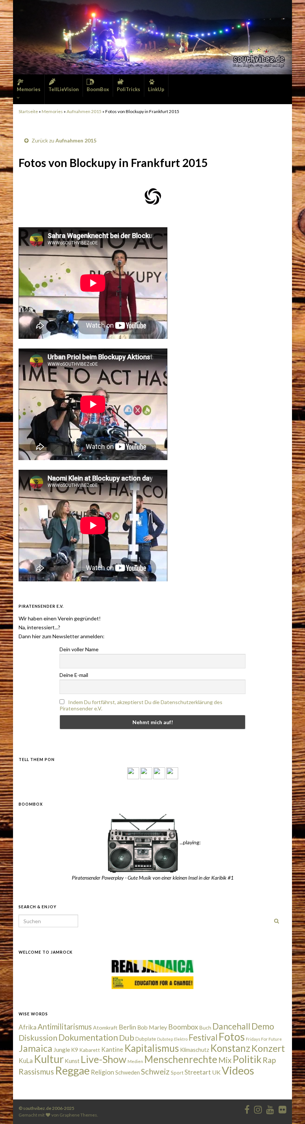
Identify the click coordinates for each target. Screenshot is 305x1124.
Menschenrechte (180, 1059)
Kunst (72, 1060)
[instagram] (146, 773)
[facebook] (247, 1108)
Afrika (27, 1027)
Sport (177, 1073)
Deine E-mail (74, 675)
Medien (135, 1061)
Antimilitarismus (65, 1026)
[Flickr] (172, 773)
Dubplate (145, 1039)
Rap (269, 1059)
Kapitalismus (151, 1048)
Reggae (72, 1070)
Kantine (112, 1049)
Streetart (197, 1072)
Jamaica (35, 1048)
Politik (246, 1059)
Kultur (49, 1059)
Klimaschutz (194, 1050)
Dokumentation (88, 1037)
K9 (74, 1049)
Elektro (180, 1039)
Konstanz (230, 1048)
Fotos (232, 1036)
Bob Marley (152, 1027)
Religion (102, 1072)
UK (216, 1072)
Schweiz (155, 1071)
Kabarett (89, 1050)
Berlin (127, 1027)
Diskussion (38, 1038)
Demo (262, 1026)
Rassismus (36, 1071)
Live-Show (103, 1059)
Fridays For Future (264, 1039)
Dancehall (231, 1026)
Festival (203, 1037)
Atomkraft (105, 1027)
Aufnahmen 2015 (84, 111)
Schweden (127, 1072)
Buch (205, 1027)
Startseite (28, 111)
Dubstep (165, 1039)
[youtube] (270, 1108)
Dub (126, 1038)
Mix (224, 1060)
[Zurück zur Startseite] (152, 37)
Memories (52, 111)
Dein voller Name (79, 649)
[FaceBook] (133, 773)
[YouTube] (159, 773)
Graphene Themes (78, 1115)
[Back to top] (288, 1107)
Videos (238, 1070)
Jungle (62, 1049)
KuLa (26, 1060)
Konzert (268, 1048)
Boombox (183, 1026)
